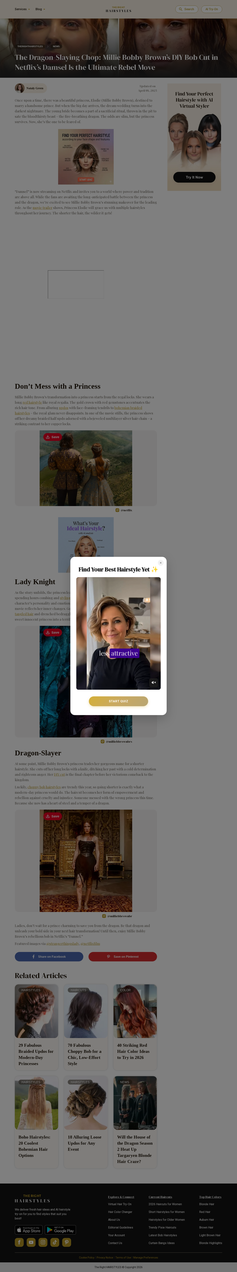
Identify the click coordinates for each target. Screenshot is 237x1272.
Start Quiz (118, 701)
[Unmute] (153, 682)
